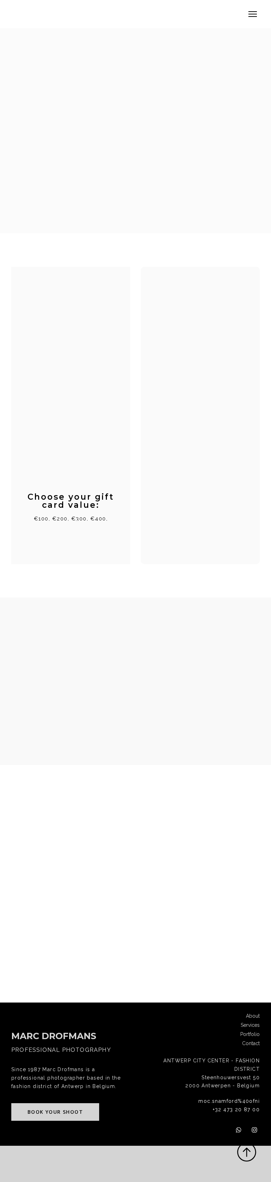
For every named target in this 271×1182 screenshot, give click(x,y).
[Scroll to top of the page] (246, 1152)
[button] (55, 1112)
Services (250, 1025)
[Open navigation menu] (253, 14)
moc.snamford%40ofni (229, 1101)
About (253, 1016)
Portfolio (250, 1034)
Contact (251, 1043)
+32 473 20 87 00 (236, 1109)
